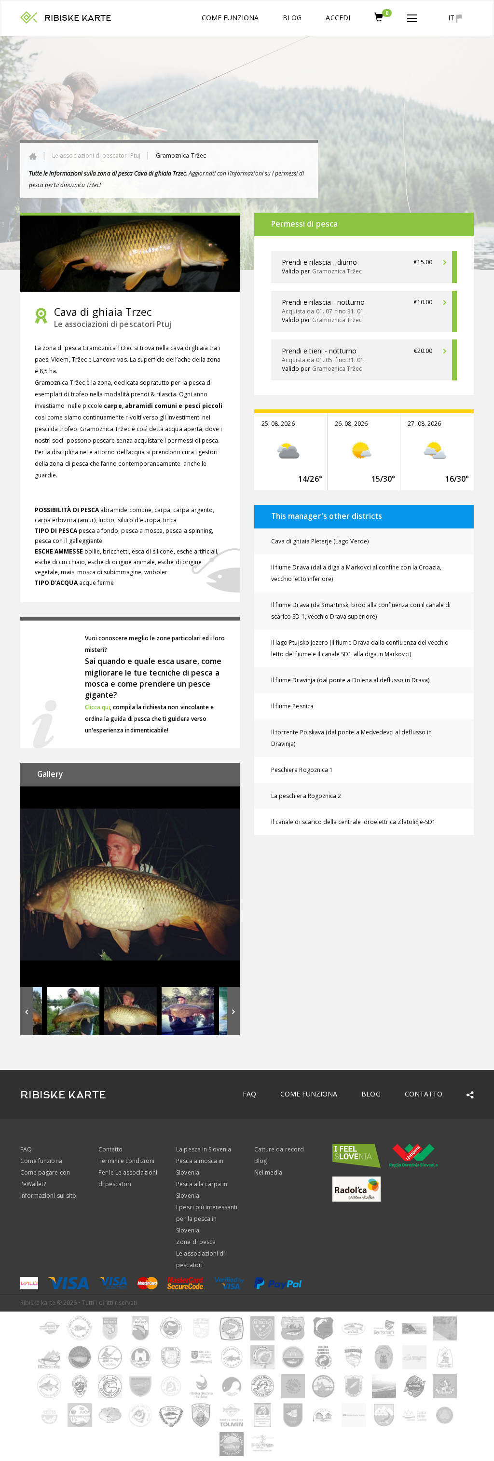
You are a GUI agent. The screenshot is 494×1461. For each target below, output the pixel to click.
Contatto (423, 1093)
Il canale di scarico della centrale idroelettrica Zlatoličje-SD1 (353, 822)
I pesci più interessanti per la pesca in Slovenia (206, 1218)
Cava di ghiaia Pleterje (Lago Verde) (320, 541)
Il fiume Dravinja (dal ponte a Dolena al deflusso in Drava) (350, 680)
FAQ (249, 1093)
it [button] (452, 17)
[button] (412, 16)
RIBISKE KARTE (77, 18)
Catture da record (279, 1149)
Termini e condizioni (126, 1161)
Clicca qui (97, 707)
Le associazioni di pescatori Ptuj (96, 155)
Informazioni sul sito (48, 1195)
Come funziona (230, 17)
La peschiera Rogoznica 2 (306, 796)
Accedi (338, 17)
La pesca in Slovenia (203, 1149)
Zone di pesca (196, 1242)
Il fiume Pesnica (292, 706)
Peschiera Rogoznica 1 (302, 770)
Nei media (268, 1172)
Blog (292, 17)
